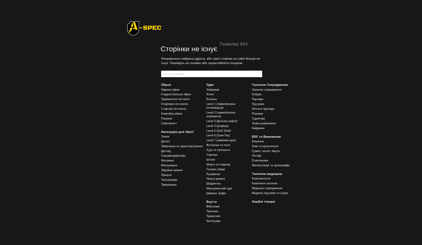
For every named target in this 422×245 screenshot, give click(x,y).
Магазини (167, 160)
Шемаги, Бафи (216, 193)
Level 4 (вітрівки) (217, 126)
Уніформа (212, 89)
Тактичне (212, 211)
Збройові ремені (171, 170)
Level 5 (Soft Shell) (218, 130)
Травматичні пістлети (175, 99)
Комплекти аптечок (264, 183)
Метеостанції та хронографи (271, 165)
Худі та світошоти (218, 150)
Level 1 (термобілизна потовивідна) (220, 105)
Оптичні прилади (263, 108)
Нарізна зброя (170, 89)
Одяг (210, 84)
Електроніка (260, 160)
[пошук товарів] (258, 74)
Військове (213, 206)
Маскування (169, 165)
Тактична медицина (267, 174)
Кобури (256, 94)
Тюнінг (165, 136)
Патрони (166, 118)
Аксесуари (213, 221)
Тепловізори (169, 179)
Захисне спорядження (266, 89)
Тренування (168, 184)
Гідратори (258, 118)
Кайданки (258, 128)
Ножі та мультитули (265, 146)
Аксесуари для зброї (177, 131)
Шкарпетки (213, 183)
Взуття (211, 201)
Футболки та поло (218, 145)
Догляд (166, 151)
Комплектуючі (261, 178)
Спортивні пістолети (174, 104)
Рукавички (213, 174)
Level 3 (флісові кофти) (221, 121)
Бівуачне (258, 141)
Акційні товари (263, 201)
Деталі (165, 141)
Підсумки (258, 104)
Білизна (211, 99)
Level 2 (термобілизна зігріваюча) (220, 114)
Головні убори (215, 169)
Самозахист (169, 123)
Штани (210, 159)
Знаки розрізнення (264, 123)
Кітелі (210, 94)
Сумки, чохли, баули (266, 151)
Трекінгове (213, 216)
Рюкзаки (257, 113)
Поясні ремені (215, 178)
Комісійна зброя (171, 113)
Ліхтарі (256, 155)
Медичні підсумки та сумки (270, 193)
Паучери (257, 99)
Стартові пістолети (173, 108)
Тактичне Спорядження (270, 84)
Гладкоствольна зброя (176, 94)
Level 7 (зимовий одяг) (221, 140)
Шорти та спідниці (218, 164)
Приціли (166, 175)
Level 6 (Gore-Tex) (218, 135)
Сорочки (211, 154)
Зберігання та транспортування (182, 146)
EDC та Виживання (266, 136)
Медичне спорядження (267, 188)
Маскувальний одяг (219, 188)
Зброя (166, 84)
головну (195, 63)
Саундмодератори (173, 155)
